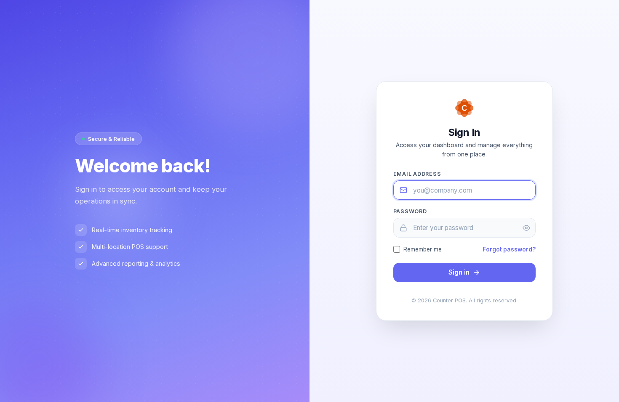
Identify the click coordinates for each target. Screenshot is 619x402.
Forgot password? (509, 249)
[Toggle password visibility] (526, 228)
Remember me (422, 249)
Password (410, 211)
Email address (417, 174)
